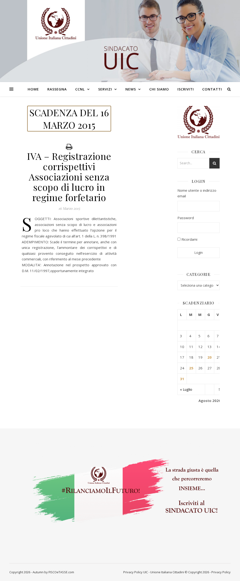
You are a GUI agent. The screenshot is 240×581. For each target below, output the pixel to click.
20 (209, 357)
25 (191, 368)
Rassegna (57, 89)
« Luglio (186, 389)
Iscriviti (185, 89)
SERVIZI (105, 89)
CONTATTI (212, 89)
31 (182, 378)
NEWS (130, 89)
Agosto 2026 (210, 400)
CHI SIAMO (159, 89)
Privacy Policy (132, 572)
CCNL (80, 89)
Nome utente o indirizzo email (196, 193)
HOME (33, 89)
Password (185, 217)
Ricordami (188, 239)
